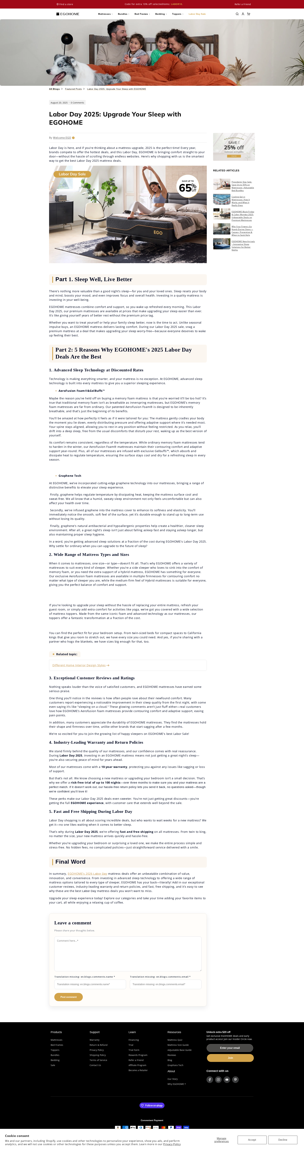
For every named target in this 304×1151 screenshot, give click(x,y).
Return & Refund (99, 1044)
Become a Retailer (138, 1070)
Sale (53, 1065)
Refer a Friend (243, 4)
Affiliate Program (137, 1065)
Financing (134, 1039)
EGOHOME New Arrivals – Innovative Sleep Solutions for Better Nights (243, 245)
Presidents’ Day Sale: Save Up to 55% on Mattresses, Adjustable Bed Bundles (243, 186)
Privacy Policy (172, 1144)
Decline (282, 1140)
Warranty (94, 1039)
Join (230, 1058)
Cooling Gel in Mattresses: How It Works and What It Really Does (241, 201)
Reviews (172, 1055)
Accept (252, 1140)
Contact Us (95, 1065)
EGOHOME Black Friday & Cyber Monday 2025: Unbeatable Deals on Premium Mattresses (243, 216)
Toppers (55, 1049)
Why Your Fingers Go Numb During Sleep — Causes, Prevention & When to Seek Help (242, 230)
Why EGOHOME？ (177, 1083)
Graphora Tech (175, 1065)
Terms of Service (98, 1060)
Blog (170, 1060)
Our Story (173, 1078)
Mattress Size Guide (178, 1044)
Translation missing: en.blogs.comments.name (84, 976)
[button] (237, 14)
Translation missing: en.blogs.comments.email (160, 976)
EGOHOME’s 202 (79, 874)
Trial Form (134, 1049)
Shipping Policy (98, 1055)
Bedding (55, 1060)
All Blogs (54, 89)
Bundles (55, 1055)
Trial (131, 1044)
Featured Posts (73, 89)
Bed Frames (57, 1044)
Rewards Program (138, 1055)
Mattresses (56, 1039)
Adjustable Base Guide (180, 1049)
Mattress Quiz (175, 1039)
